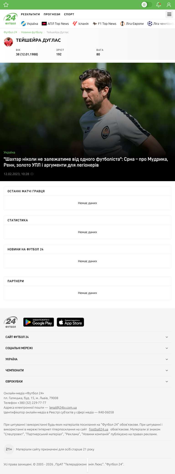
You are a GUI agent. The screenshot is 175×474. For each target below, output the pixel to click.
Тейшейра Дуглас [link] (57, 32)
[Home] (10, 23)
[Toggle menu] (169, 14)
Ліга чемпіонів (164, 23)
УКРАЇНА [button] (11, 359)
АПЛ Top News (58, 23)
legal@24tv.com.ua (63, 407)
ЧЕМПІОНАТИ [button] (14, 370)
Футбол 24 (10, 32)
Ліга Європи (135, 23)
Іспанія (83, 23)
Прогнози (52, 14)
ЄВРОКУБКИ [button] (14, 381)
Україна (32, 23)
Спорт (69, 14)
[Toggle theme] (146, 4)
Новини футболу (31, 32)
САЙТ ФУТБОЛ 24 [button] (17, 337)
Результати (30, 14)
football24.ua (98, 429)
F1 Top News (107, 23)
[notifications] (158, 5)
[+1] (6, 5)
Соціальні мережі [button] (19, 348)
